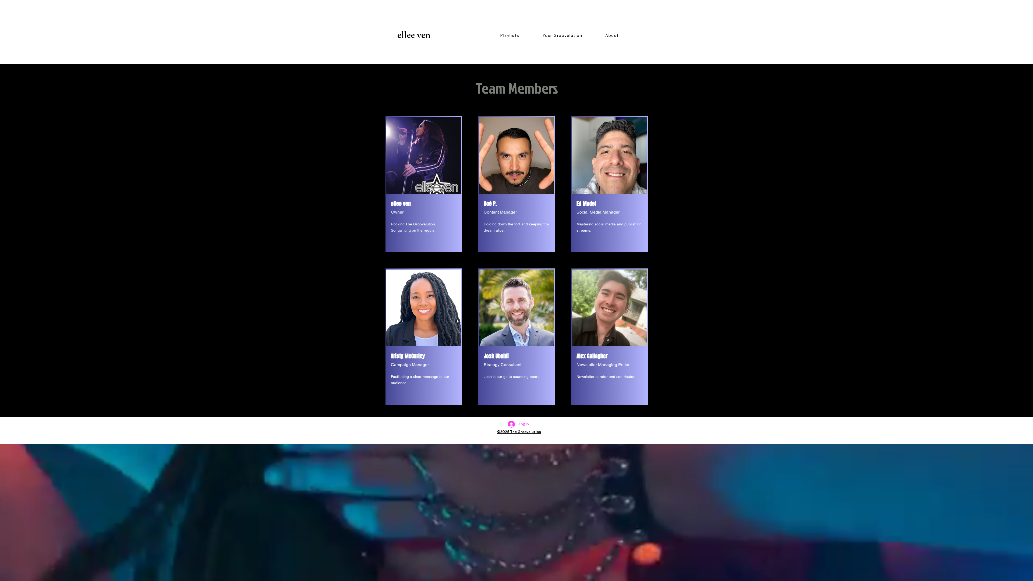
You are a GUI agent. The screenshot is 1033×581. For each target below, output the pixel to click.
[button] (510, 35)
